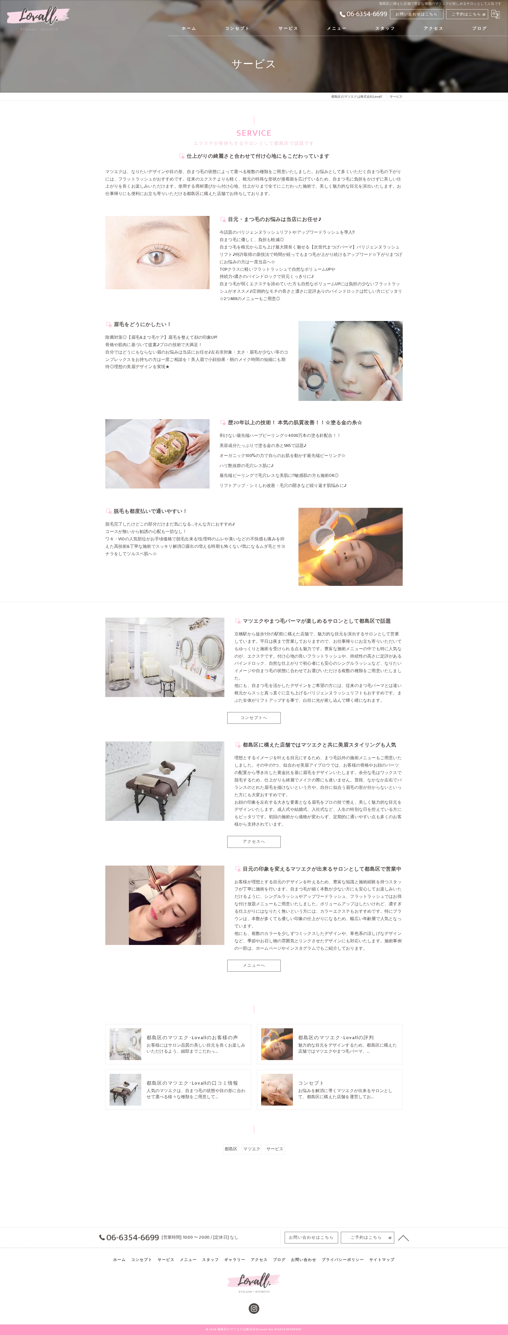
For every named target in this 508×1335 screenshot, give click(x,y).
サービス (275, 1149)
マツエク (251, 1149)
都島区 (231, 1149)
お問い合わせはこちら (417, 14)
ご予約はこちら (466, 14)
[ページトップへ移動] (403, 1237)
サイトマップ (382, 1260)
